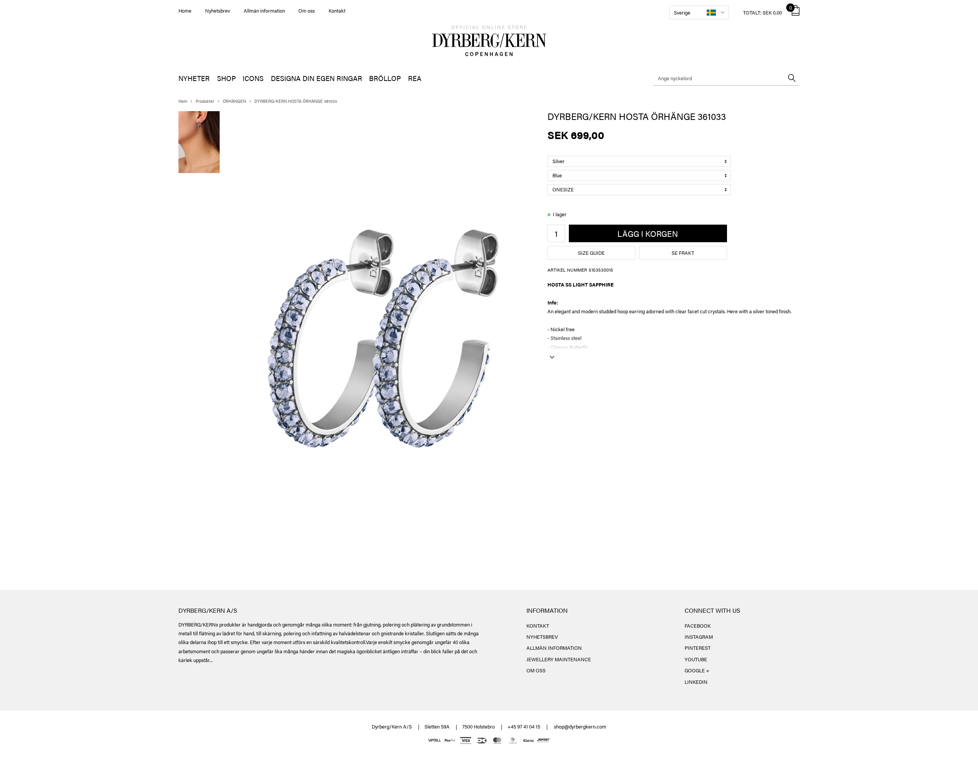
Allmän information (264, 10)
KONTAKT (537, 625)
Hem (182, 101)
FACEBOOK (698, 625)
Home (184, 10)
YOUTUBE (696, 659)
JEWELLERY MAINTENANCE (558, 659)
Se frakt (683, 252)
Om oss (306, 10)
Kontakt (337, 10)
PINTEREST (698, 647)
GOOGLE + (697, 670)
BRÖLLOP (385, 78)
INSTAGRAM (699, 636)
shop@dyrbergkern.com (580, 726)
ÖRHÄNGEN (234, 101)
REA (414, 78)
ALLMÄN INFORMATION (554, 647)
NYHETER (194, 78)
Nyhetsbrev (217, 10)
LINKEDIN (696, 681)
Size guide (591, 252)
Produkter (205, 101)
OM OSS (536, 670)
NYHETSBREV (542, 636)
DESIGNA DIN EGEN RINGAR (316, 78)
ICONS (253, 78)
